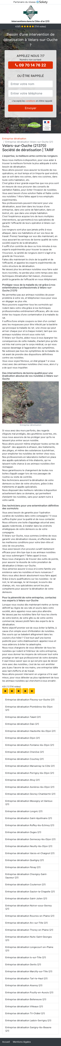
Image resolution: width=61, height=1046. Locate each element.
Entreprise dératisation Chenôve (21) (24, 752)
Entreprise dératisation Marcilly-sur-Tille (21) (28, 971)
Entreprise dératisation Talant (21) (23, 717)
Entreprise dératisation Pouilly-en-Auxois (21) (29, 992)
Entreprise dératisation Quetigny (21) (24, 860)
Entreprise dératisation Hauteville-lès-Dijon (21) (30, 731)
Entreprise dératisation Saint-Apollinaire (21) (28, 818)
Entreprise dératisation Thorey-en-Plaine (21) (29, 929)
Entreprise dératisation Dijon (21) (22, 738)
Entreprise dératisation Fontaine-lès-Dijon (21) (29, 745)
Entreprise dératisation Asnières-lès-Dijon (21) (29, 787)
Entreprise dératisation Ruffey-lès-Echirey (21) (29, 825)
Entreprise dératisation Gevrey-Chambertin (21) (30, 793)
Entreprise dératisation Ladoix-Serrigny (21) (28, 1020)
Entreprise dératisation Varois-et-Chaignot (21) (29, 853)
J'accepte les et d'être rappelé (32, 101)
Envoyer (30, 108)
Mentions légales (22, 1041)
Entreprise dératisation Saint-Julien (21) (26, 898)
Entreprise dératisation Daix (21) (22, 724)
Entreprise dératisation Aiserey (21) (23, 985)
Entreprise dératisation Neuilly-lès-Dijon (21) (28, 846)
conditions (30, 101)
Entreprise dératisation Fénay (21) (23, 867)
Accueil (6, 1041)
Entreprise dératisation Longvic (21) (23, 811)
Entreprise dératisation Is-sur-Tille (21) (25, 957)
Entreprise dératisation (14, 138)
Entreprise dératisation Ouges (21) (23, 832)
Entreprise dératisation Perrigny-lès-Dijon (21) (29, 773)
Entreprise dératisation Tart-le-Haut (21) (26, 978)
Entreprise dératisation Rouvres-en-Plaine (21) (29, 915)
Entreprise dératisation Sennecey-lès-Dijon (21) (30, 839)
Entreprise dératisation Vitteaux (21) (24, 1006)
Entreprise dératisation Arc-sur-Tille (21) (26, 922)
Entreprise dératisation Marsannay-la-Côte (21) (30, 766)
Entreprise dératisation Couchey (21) (24, 759)
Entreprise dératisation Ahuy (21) (22, 779)
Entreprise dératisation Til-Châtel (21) (25, 1013)
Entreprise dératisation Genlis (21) (23, 964)
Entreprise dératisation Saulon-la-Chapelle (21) (30, 891)
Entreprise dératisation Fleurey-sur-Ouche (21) (29, 699)
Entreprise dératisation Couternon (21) (25, 884)
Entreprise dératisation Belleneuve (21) (25, 999)
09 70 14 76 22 (32, 65)
